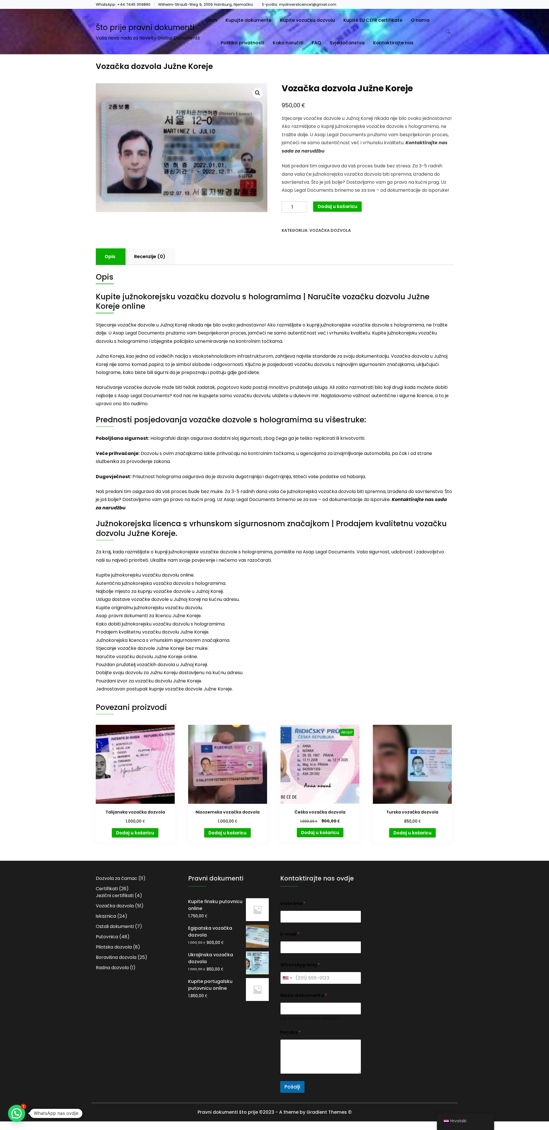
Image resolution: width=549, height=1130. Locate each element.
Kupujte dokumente (248, 20)
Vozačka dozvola (330, 230)
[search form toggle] (448, 31)
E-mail (290, 934)
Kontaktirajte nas (393, 42)
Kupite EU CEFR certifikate (372, 20)
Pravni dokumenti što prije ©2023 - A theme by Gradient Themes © (275, 1112)
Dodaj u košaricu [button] (135, 833)
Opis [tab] (110, 256)
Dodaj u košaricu (337, 206)
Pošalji (292, 1086)
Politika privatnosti (242, 42)
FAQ (316, 42)
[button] (257, 93)
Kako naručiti (288, 42)
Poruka (290, 1032)
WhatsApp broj (300, 964)
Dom (211, 20)
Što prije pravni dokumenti (145, 27)
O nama (420, 20)
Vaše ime (293, 903)
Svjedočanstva (347, 42)
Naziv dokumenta (303, 995)
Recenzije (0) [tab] (149, 256)
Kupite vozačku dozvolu (307, 20)
